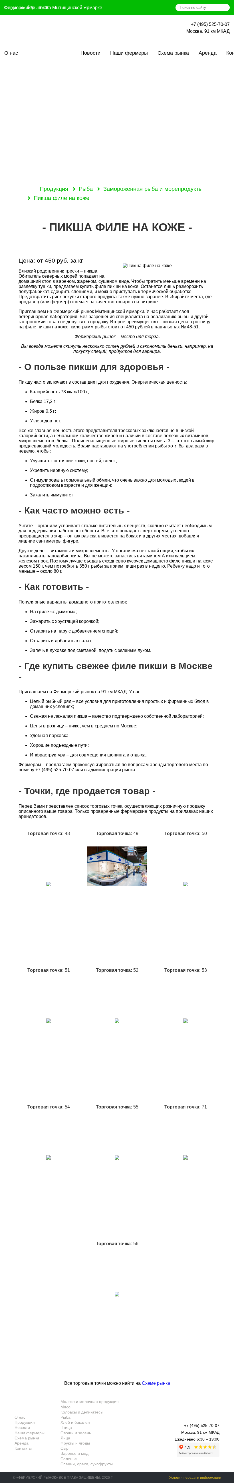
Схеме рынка (156, 1383)
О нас (11, 53)
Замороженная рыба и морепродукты (153, 189)
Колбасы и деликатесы (81, 1412)
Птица (66, 1427)
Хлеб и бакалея (75, 1422)
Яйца (65, 1438)
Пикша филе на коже (61, 198)
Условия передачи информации (195, 1478)
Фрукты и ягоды (75, 1443)
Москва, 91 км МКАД (208, 31)
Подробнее (48, 960)
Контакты (23, 1448)
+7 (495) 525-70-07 (210, 24)
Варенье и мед (74, 1453)
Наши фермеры (129, 53)
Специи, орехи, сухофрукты (86, 1464)
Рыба (86, 189)
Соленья (68, 1459)
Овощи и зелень (75, 1433)
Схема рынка (173, 53)
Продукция (49, 53)
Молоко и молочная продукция (89, 1401)
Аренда (208, 53)
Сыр (64, 1448)
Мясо (65, 1407)
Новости (90, 53)
